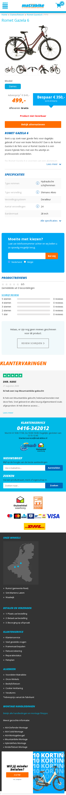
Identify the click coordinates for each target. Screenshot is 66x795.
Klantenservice (13, 637)
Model (8, 80)
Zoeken (54, 485)
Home (4, 14)
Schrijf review (10, 295)
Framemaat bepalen (15, 646)
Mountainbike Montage (16, 739)
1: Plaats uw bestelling (16, 613)
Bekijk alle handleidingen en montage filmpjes (25, 713)
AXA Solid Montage (14, 731)
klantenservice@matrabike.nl (33, 438)
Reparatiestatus (13, 655)
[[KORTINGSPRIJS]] (33, 42)
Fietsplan (10, 659)
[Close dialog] (62, 753)
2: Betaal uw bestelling (16, 618)
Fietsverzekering (14, 650)
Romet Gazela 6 (34, 14)
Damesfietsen (17, 14)
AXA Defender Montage (16, 727)
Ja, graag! (17, 775)
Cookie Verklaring (14, 688)
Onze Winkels (12, 679)
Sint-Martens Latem (15, 592)
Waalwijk (10, 597)
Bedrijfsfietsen (13, 683)
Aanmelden (54, 467)
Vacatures (11, 692)
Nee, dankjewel (17, 779)
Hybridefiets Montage (15, 743)
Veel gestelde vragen (16, 641)
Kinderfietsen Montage (16, 747)
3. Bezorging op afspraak (18, 622)
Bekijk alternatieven (33, 124)
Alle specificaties (49, 220)
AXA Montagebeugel (15, 735)
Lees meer (52, 164)
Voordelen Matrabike (16, 674)
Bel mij (52, 256)
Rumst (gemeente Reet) (17, 588)
